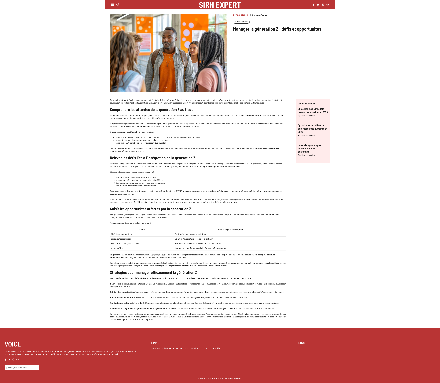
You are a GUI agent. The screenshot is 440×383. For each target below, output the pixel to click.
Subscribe (166, 348)
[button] (118, 4)
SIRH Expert (220, 4)
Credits (204, 348)
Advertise (177, 348)
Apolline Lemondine (306, 115)
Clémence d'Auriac (259, 15)
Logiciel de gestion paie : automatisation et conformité (310, 148)
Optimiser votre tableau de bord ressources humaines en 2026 (312, 128)
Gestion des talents (241, 22)
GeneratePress (235, 378)
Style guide (214, 348)
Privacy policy (191, 348)
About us (155, 348)
